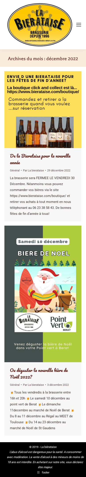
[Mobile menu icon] (79, 25)
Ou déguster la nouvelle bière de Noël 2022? (39, 373)
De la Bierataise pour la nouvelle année (40, 159)
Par (33, 170)
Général (15, 170)
